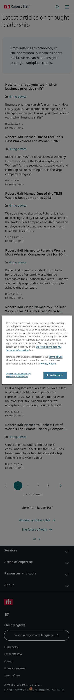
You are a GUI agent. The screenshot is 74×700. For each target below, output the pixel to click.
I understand (55, 375)
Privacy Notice (48, 364)
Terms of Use (56, 357)
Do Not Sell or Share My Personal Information (18, 375)
